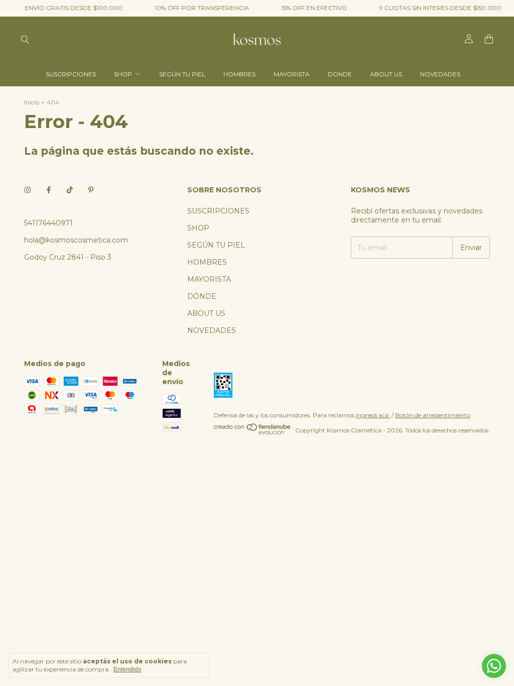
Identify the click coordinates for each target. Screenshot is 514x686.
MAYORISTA (292, 74)
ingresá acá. (373, 415)
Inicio (31, 102)
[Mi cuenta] (469, 39)
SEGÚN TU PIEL (182, 74)
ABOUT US (386, 74)
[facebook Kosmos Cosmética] (48, 189)
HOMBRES (239, 74)
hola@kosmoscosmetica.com (76, 240)
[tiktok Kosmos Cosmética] (69, 189)
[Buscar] (25, 39)
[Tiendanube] (253, 432)
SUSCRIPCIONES (71, 74)
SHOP (123, 74)
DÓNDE (340, 74)
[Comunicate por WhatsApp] (494, 666)
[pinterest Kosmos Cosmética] (90, 189)
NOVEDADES (440, 74)
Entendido (127, 669)
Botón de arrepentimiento (432, 415)
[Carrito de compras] (489, 39)
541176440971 (48, 222)
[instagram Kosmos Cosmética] (27, 189)
